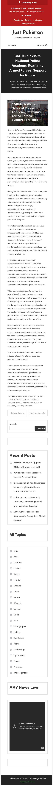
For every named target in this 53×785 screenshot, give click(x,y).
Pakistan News (28, 402)
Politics (17, 632)
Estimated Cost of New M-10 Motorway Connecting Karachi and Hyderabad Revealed (28, 501)
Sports (17, 643)
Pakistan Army (14, 402)
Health (17, 597)
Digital (16, 574)
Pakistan (34, 399)
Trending (18, 667)
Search (40, 45)
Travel (16, 661)
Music (16, 614)
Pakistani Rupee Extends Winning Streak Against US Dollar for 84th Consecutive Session (38, 413)
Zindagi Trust (19, 8)
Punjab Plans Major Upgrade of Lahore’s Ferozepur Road (28, 474)
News (26, 399)
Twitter (28, 20)
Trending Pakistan (24, 406)
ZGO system (36, 8)
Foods (16, 591)
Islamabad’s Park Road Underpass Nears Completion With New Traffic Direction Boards (29, 487)
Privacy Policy (28, 23)
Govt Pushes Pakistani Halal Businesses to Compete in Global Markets (29, 516)
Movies (17, 609)
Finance (17, 585)
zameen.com (17, 12)
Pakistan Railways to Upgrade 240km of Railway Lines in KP (27, 464)
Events (17, 580)
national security (15, 399)
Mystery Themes (27, 782)
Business (18, 562)
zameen (27, 15)
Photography (20, 626)
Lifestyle (17, 603)
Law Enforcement (36, 396)
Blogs (16, 556)
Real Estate (19, 638)
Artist (16, 551)
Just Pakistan (27, 32)
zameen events (36, 12)
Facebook (18, 20)
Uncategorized (20, 672)
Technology (19, 649)
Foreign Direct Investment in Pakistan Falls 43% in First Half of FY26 (19, 413)
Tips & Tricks (19, 655)
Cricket (17, 568)
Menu (14, 45)
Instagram (38, 20)
